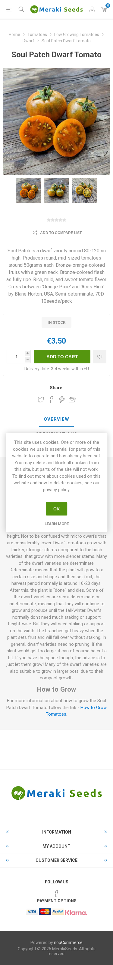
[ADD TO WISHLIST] (99, 356)
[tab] (56, 419)
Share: (57, 387)
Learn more (57, 524)
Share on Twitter (41, 399)
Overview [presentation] (56, 419)
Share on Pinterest (62, 399)
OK (56, 509)
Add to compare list (61, 233)
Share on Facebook (51, 399)
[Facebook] (56, 893)
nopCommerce (68, 942)
